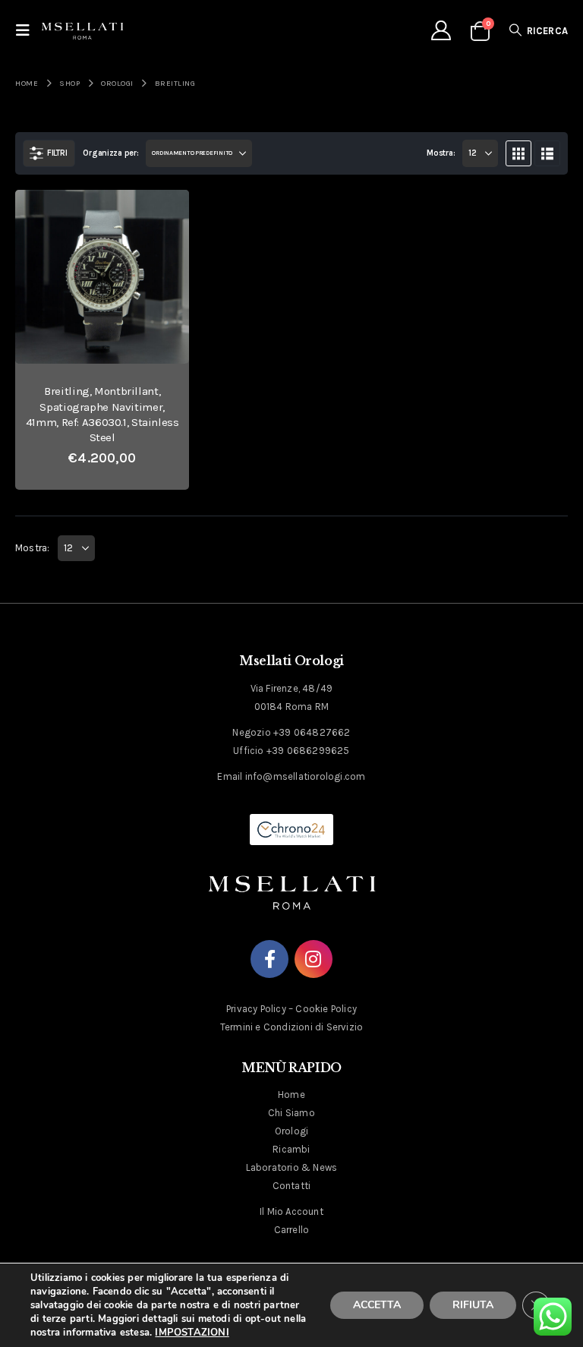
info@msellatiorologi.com (305, 776)
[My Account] (440, 31)
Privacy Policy (256, 1008)
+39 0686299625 (308, 750)
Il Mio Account (291, 1211)
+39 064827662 (312, 732)
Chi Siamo (291, 1112)
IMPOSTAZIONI (191, 1332)
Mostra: (441, 153)
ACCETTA (377, 1305)
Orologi (291, 1131)
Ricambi (291, 1149)
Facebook (269, 959)
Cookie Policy (326, 1008)
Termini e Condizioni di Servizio (291, 1027)
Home (291, 1094)
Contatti (292, 1185)
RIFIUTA (472, 1305)
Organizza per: (110, 153)
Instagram (313, 959)
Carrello (292, 1229)
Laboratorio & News (292, 1167)
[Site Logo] (82, 30)
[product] (102, 277)
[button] (27, 30)
